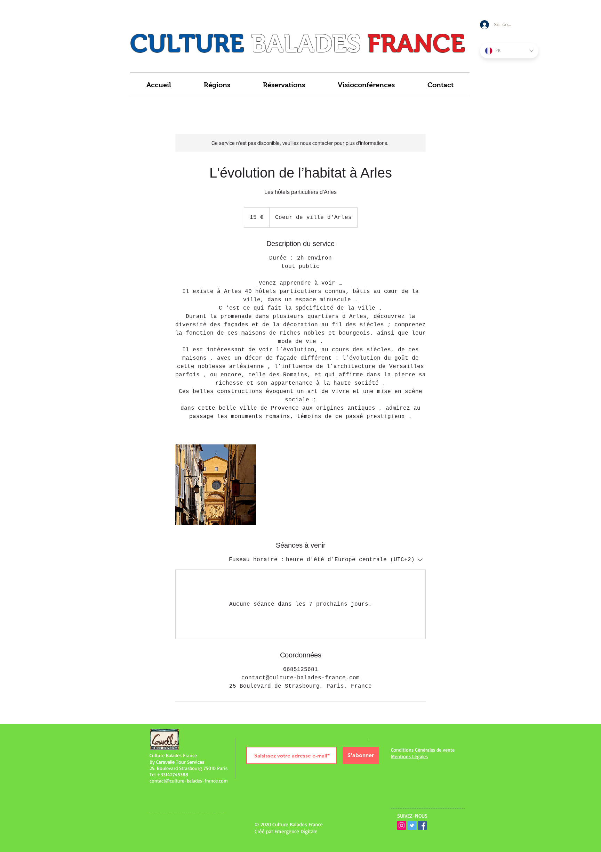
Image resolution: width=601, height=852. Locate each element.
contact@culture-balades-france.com (189, 781)
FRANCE (416, 43)
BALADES (306, 43)
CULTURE (187, 43)
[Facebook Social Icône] (422, 825)
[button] (217, 85)
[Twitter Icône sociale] (412, 825)
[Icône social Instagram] (401, 825)
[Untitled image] (215, 484)
